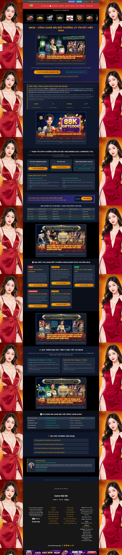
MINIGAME (82, 6)
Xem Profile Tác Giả (41, 469)
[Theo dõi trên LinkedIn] (66, 545)
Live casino (54, 6)
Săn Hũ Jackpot (38, 305)
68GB (61, 155)
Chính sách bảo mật (53, 514)
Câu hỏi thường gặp (53, 523)
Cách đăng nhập (70, 512)
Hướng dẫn (85, 1)
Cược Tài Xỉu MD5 (37, 285)
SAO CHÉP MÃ (87, 198)
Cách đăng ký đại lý (70, 521)
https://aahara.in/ (86, 526)
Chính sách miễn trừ (53, 516)
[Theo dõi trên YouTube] (68, 545)
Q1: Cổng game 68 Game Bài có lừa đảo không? (47, 440)
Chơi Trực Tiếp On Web (84, 168)
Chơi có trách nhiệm (53, 518)
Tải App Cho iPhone (61, 167)
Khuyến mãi (89, 6)
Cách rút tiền (70, 516)
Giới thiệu (53, 507)
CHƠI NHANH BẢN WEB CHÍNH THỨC (75, 72)
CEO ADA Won (53, 521)
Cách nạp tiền (70, 514)
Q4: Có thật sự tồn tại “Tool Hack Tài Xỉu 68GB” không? (50, 452)
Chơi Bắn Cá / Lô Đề (61, 304)
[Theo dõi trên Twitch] (73, 545)
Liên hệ (53, 509)
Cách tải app (70, 507)
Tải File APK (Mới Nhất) (38, 168)
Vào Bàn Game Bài (61, 283)
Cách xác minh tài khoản (70, 518)
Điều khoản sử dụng (53, 512)
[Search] (92, 2)
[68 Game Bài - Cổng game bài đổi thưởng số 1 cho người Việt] (34, 6)
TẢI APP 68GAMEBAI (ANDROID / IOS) (48, 72)
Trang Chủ (46, 6)
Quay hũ (67, 6)
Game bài (60, 6)
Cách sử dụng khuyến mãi (70, 523)
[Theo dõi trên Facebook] (62, 545)
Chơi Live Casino (84, 285)
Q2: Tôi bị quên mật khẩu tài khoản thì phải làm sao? (49, 444)
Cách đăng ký (70, 509)
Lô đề (76, 6)
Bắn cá (73, 6)
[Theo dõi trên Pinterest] (64, 545)
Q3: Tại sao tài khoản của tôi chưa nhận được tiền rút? (49, 448)
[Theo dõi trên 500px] (71, 545)
